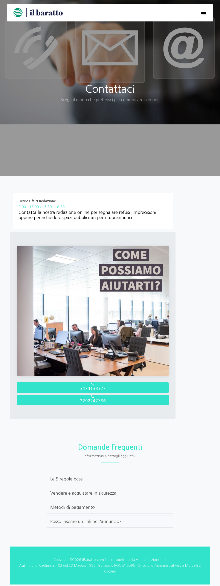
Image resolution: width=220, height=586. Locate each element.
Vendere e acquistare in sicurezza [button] (83, 493)
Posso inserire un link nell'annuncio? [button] (86, 521)
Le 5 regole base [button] (66, 479)
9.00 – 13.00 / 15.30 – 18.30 (41, 206)
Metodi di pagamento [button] (72, 507)
